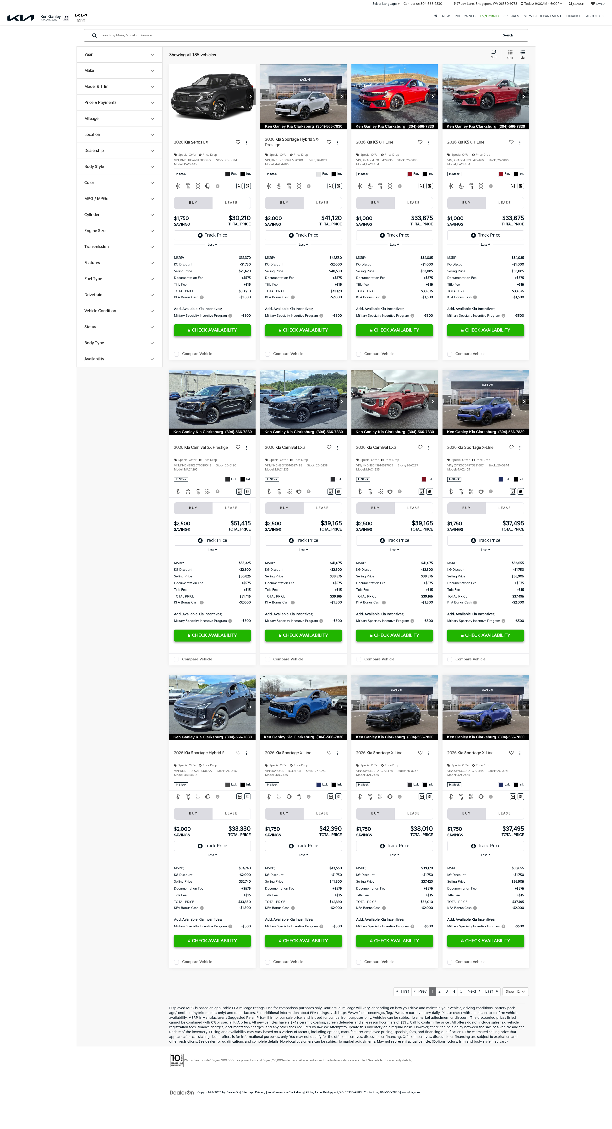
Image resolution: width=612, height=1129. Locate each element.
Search (508, 35)
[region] (212, 286)
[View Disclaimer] (218, 186)
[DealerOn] (182, 1092)
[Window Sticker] (247, 186)
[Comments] (239, 186)
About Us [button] (594, 16)
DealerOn (233, 1092)
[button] (251, 97)
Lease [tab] (231, 203)
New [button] (446, 16)
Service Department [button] (543, 16)
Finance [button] (573, 16)
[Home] (436, 16)
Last (490, 991)
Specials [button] (511, 16)
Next (473, 991)
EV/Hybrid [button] (489, 16)
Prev (421, 991)
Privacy (260, 1092)
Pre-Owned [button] (465, 16)
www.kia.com (411, 1092)
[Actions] (246, 142)
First (403, 991)
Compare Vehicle (197, 354)
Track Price (216, 235)
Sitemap (247, 1092)
